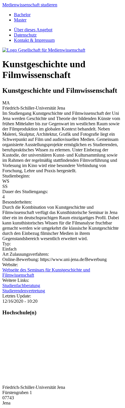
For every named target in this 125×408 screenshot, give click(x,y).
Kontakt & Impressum (34, 40)
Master (20, 19)
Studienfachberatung (21, 285)
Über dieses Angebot (33, 29)
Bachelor (22, 14)
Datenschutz (25, 34)
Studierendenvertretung (23, 290)
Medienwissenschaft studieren (29, 4)
